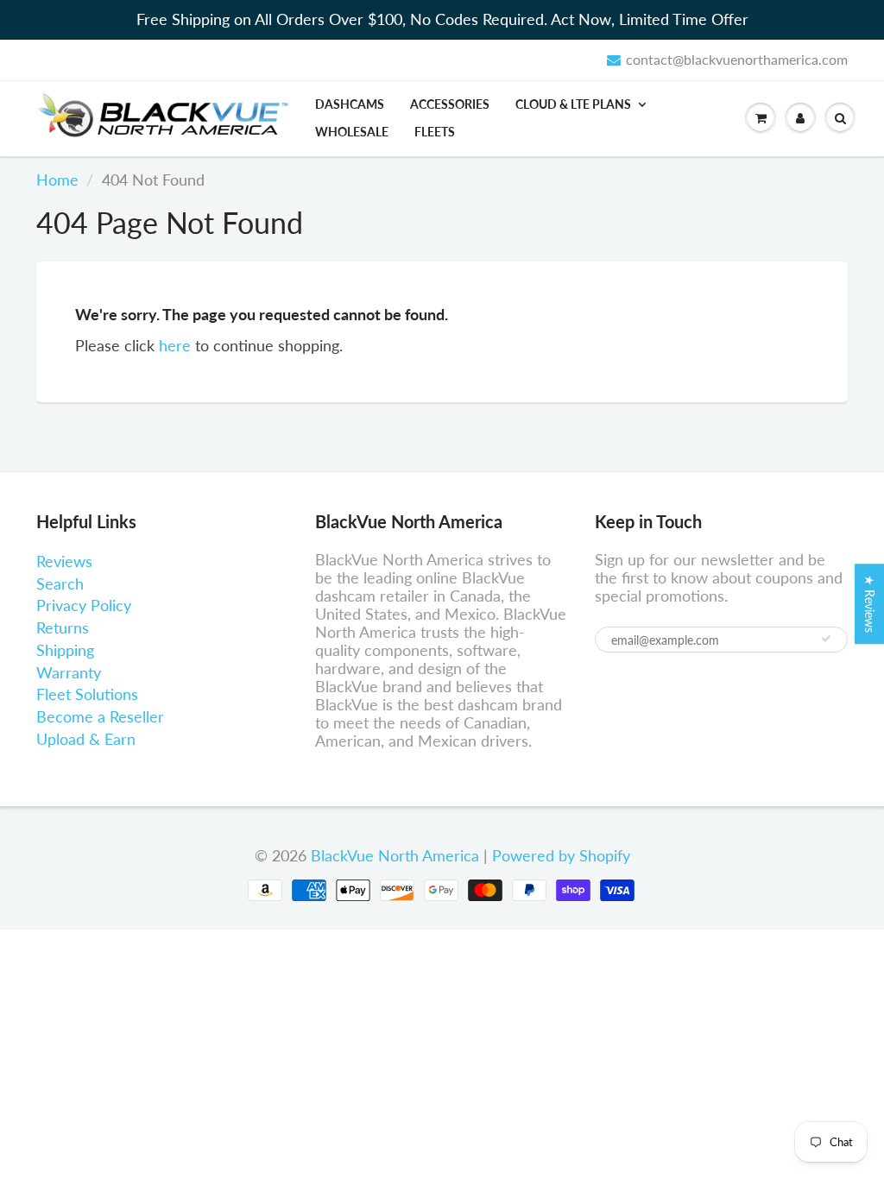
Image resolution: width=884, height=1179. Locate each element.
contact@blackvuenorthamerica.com (737, 59)
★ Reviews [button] (869, 604)
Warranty (68, 672)
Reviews (64, 561)
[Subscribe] (826, 639)
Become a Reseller (100, 716)
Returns (62, 627)
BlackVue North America (395, 855)
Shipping (65, 649)
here (175, 345)
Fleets (434, 131)
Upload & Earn (86, 738)
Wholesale (351, 131)
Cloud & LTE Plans (573, 104)
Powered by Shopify (561, 855)
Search (60, 583)
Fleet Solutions (87, 693)
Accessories (449, 104)
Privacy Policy (83, 605)
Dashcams (349, 104)
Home (57, 179)
